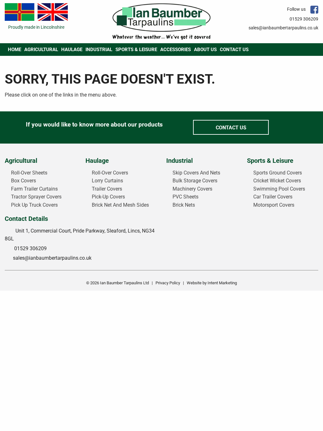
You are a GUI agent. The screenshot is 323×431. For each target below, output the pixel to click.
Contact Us (234, 49)
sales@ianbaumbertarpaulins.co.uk (283, 27)
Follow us (296, 9)
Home (14, 49)
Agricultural (41, 49)
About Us (205, 49)
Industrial (98, 49)
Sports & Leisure (136, 49)
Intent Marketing (222, 282)
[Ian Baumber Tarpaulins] (161, 21)
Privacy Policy (168, 282)
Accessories (175, 49)
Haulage (71, 49)
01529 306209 (304, 18)
